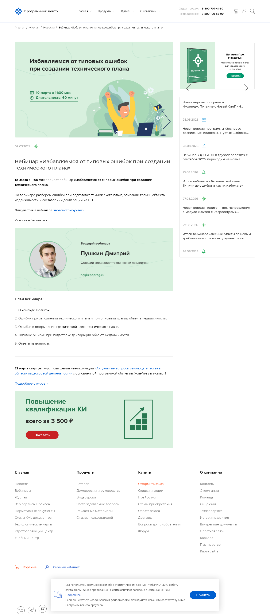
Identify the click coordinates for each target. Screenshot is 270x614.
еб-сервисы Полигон (32, 504)
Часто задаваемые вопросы (98, 504)
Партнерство (210, 545)
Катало (83, 484)
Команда (206, 497)
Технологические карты (33, 524)
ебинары (23, 491)
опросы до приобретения (159, 524)
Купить (126, 11)
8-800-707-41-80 (212, 8)
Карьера (206, 538)
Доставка (145, 518)
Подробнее (73, 594)
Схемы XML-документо (33, 518)
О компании (148, 11)
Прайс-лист (147, 497)
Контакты (207, 484)
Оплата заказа (149, 511)
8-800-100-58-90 (213, 13)
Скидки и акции (150, 491)
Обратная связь (212, 531)
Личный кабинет (66, 567)
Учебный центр (27, 538)
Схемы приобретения (155, 504)
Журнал (21, 497)
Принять (203, 595)
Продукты (105, 11)
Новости (21, 484)
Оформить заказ (150, 484)
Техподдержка (211, 511)
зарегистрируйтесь (68, 210)
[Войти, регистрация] (244, 11)
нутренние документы (218, 524)
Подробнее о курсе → (31, 383)
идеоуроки (86, 497)
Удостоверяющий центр (34, 531)
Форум (143, 531)
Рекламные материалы (95, 511)
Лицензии (208, 504)
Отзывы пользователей (95, 518)
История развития (214, 518)
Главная (83, 11)
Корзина (29, 567)
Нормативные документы (35, 511)
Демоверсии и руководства (98, 491)
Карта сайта (209, 551)
